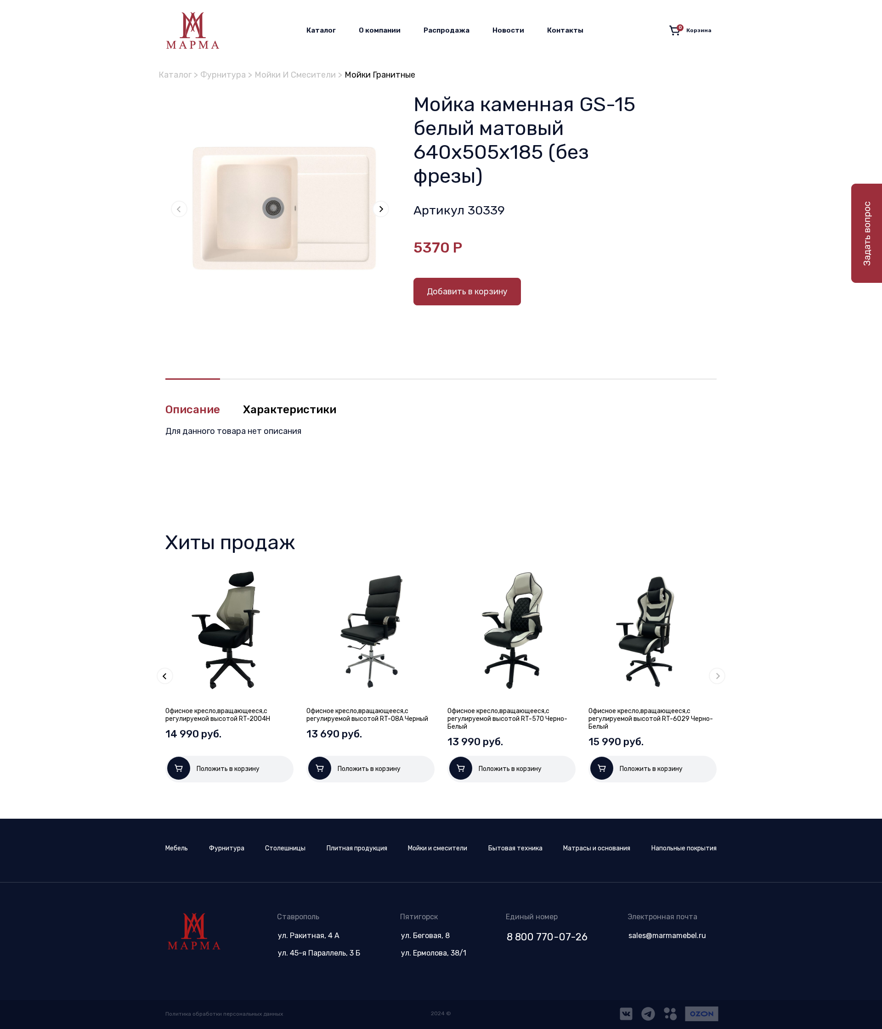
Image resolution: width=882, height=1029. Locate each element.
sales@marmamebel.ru (667, 935)
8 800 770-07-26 (547, 937)
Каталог (321, 30)
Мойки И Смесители (295, 75)
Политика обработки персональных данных (224, 1014)
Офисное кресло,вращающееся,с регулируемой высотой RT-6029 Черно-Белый (650, 719)
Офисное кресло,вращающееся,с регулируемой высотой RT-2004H (217, 715)
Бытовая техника (515, 848)
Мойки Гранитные (380, 75)
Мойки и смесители (437, 848)
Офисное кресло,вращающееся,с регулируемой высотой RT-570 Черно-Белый (507, 719)
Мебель (176, 848)
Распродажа (446, 30)
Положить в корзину (228, 769)
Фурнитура (223, 75)
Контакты (565, 30)
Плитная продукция (357, 848)
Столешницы (285, 848)
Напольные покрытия (684, 848)
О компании (380, 30)
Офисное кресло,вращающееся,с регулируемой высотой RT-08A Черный (367, 715)
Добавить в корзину (467, 292)
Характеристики (289, 409)
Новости (508, 30)
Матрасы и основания (596, 848)
